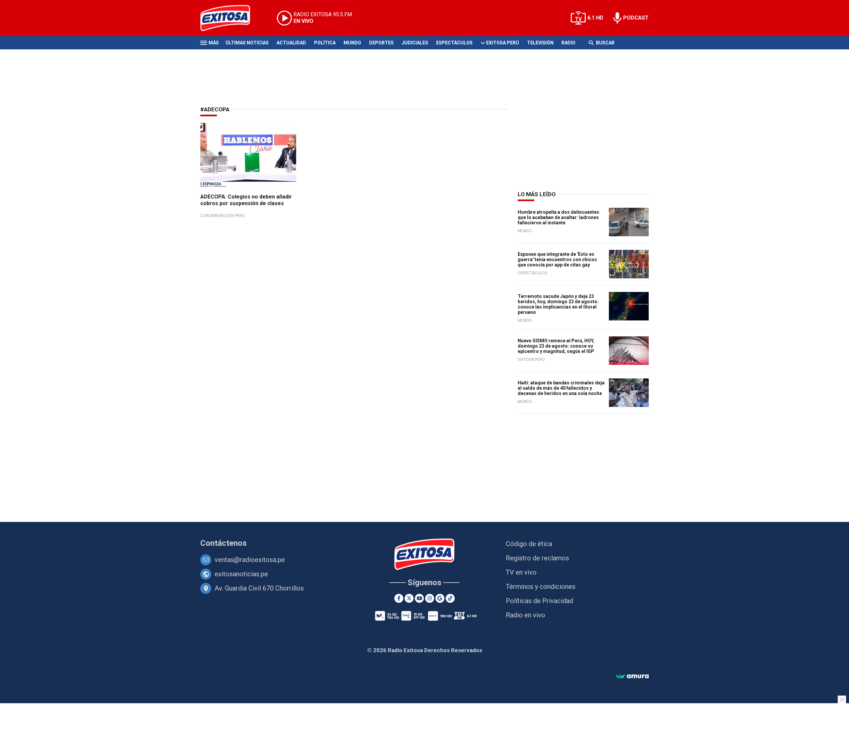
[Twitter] (409, 598)
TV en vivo (521, 572)
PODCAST (636, 18)
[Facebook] (398, 598)
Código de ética (529, 544)
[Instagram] (429, 598)
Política (325, 42)
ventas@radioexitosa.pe (250, 560)
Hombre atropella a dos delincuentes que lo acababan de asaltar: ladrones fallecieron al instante (558, 217)
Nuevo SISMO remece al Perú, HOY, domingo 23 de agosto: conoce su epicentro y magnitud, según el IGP (556, 346)
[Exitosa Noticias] (230, 18)
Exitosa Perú (502, 42)
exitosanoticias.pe (241, 574)
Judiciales (415, 42)
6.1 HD (595, 18)
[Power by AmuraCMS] (632, 676)
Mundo (352, 42)
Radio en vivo (525, 615)
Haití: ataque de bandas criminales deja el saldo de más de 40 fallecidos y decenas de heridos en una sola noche (561, 388)
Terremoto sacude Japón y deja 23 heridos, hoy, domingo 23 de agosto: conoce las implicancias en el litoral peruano (558, 304)
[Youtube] (419, 598)
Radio (568, 42)
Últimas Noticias (247, 42)
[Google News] (439, 598)
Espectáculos (454, 42)
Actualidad (291, 42)
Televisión (540, 42)
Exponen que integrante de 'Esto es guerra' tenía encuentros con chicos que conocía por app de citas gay (557, 259)
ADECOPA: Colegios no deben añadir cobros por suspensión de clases (246, 200)
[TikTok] (450, 598)
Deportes (381, 42)
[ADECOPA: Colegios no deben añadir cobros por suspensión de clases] (248, 155)
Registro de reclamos (537, 558)
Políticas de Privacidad (539, 601)
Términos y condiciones (540, 587)
